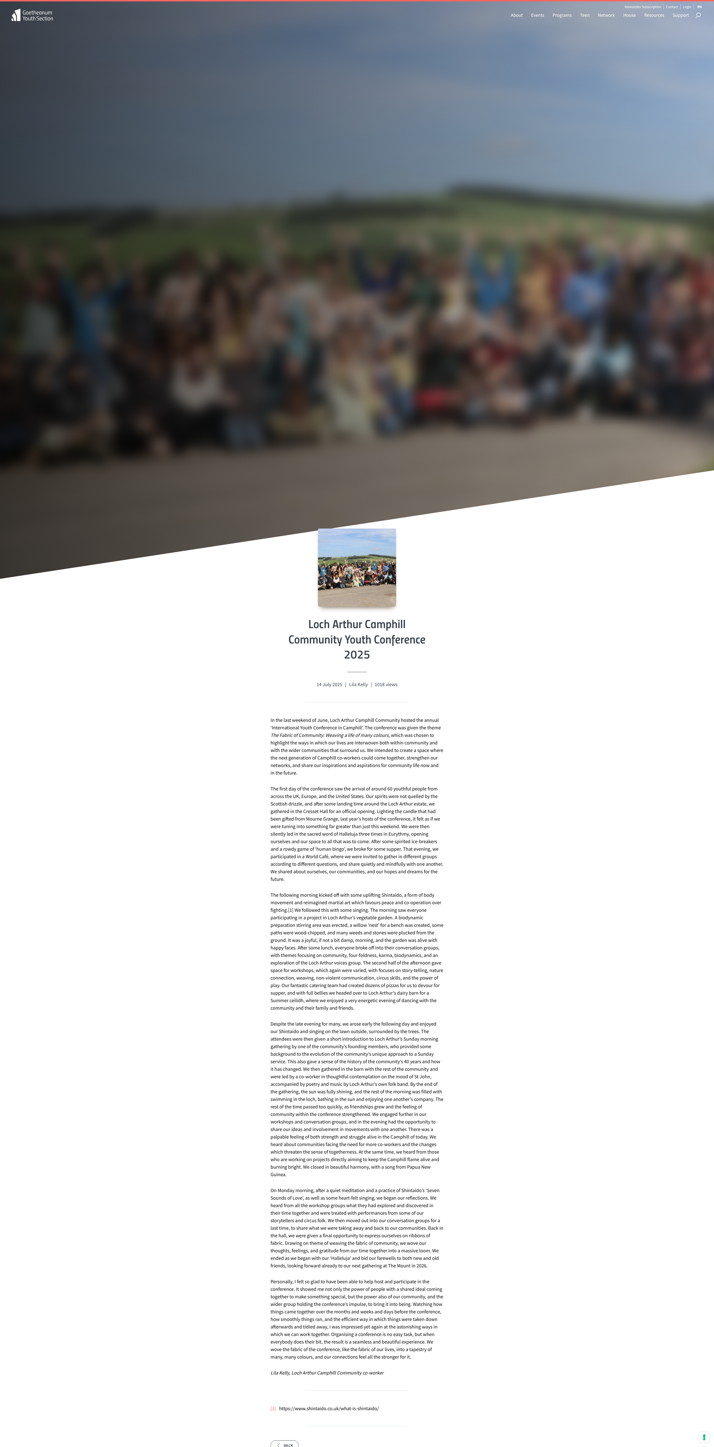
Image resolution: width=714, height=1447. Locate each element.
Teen (585, 15)
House (629, 15)
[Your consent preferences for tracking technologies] (704, 1437)
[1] (273, 1408)
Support (681, 15)
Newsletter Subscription (643, 6)
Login (687, 6)
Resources (654, 15)
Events (537, 15)
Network (606, 15)
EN (699, 6)
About (517, 15)
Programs (562, 15)
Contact (672, 6)
